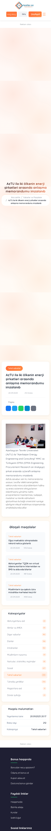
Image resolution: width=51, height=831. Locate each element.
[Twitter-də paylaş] (14, 408)
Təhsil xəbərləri (14, 368)
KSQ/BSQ (11, 14)
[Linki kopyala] (33, 408)
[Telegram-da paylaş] (27, 408)
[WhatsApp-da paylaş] (21, 408)
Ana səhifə (15, 197)
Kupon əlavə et (18, 778)
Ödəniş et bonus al (20, 772)
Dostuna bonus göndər (22, 783)
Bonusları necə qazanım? (23, 767)
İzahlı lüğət (16, 817)
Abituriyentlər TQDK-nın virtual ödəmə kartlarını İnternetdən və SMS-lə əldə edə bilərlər (24, 566)
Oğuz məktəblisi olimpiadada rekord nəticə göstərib (22, 542)
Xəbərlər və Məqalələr (32, 197)
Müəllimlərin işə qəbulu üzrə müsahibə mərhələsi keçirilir (22, 591)
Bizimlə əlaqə (17, 807)
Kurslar (14, 812)
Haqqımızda (16, 802)
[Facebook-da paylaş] (8, 408)
